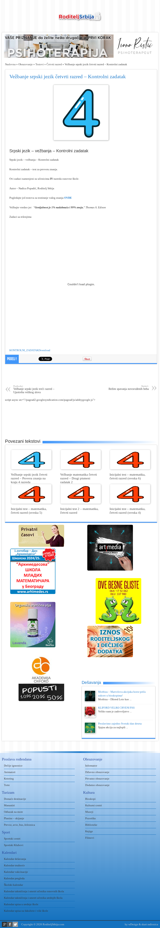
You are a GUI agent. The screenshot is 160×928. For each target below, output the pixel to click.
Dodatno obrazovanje (97, 785)
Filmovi (89, 837)
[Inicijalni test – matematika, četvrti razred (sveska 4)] (130, 502)
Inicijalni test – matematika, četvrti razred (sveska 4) (127, 510)
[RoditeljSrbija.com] (80, 19)
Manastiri (9, 805)
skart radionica (149, 924)
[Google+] (4, 924)
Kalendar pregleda (14, 878)
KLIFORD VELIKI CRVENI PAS (116, 707)
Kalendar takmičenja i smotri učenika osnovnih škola (34, 891)
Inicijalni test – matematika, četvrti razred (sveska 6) (127, 476)
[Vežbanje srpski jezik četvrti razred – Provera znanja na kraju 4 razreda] (31, 468)
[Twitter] (15, 924)
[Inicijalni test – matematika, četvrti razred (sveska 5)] (31, 502)
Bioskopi (90, 798)
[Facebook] (9, 924)
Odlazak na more (13, 811)
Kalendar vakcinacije (16, 871)
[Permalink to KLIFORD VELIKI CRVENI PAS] (90, 716)
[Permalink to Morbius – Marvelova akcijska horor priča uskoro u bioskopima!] (90, 700)
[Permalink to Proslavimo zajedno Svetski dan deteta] (90, 732)
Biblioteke (91, 824)
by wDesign (131, 924)
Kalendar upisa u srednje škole (21, 904)
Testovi (39, 64)
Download (44, 350)
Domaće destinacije (15, 798)
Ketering (9, 778)
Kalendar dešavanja (15, 858)
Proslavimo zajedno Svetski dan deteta (120, 723)
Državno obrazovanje (97, 772)
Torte (7, 785)
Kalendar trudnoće (14, 865)
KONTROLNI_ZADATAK (24, 350)
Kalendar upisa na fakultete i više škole (26, 910)
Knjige (89, 831)
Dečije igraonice (13, 765)
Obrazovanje (25, 64)
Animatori (9, 772)
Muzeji (89, 811)
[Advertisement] (81, 374)
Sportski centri (12, 838)
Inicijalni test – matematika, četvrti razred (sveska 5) (29, 510)
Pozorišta (90, 818)
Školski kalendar (13, 884)
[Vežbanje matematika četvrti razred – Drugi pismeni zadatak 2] (81, 468)
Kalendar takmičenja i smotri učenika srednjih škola (33, 897)
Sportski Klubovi (13, 845)
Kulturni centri (93, 805)
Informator (91, 765)
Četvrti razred (54, 64)
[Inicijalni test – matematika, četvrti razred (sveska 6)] (130, 468)
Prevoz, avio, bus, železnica (19, 824)
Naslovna (10, 64)
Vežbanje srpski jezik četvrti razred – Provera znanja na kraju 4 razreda (29, 478)
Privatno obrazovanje (97, 778)
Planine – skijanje (14, 818)
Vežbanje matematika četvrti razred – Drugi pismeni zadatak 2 (78, 478)
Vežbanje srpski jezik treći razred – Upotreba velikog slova (33, 389)
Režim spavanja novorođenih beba (129, 387)
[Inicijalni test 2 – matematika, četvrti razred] (81, 502)
